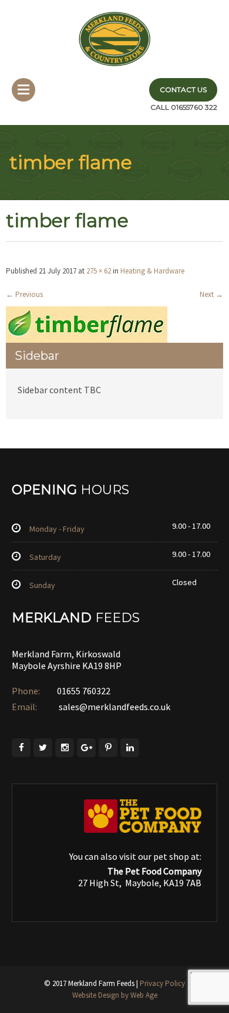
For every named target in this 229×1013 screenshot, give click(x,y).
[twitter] (42, 747)
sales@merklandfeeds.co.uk (113, 707)
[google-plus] (86, 747)
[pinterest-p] (108, 747)
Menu (23, 90)
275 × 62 (98, 271)
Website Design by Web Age (114, 995)
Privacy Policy (162, 983)
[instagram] (64, 747)
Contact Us (183, 89)
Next (211, 294)
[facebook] (21, 747)
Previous (24, 294)
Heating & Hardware (152, 271)
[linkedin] (129, 747)
